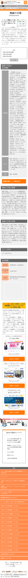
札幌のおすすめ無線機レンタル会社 (9, 517)
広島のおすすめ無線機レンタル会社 (9, 550)
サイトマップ (4, 476)
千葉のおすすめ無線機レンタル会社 (9, 538)
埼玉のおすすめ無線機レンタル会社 (9, 522)
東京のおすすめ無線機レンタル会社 (9, 505)
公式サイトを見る (14, 359)
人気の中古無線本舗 (12, 458)
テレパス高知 (10, 452)
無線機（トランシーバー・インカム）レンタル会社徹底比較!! (13, 487)
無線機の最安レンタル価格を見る (11, 181)
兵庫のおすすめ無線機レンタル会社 (9, 530)
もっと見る (13, 60)
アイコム (18, 72)
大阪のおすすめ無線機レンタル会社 (9, 509)
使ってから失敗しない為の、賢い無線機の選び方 (13, 501)
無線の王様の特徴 (7, 56)
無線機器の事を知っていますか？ (9, 497)
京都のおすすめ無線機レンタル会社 (9, 525)
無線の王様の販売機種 (8, 52)
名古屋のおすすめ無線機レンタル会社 (10, 514)
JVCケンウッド (19, 80)
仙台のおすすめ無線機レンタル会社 (9, 546)
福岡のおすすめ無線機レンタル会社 (9, 542)
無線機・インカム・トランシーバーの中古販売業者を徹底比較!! (14, 447)
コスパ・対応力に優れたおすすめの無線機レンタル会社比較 (13, 472)
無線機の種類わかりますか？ (8, 554)
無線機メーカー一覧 (6, 558)
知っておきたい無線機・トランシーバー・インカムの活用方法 (13, 492)
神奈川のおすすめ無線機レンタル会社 (10, 534)
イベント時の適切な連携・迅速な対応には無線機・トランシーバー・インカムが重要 (14, 440)
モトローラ (23, 96)
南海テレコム (10, 455)
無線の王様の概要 (7, 54)
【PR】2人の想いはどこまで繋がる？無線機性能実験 (13, 481)
